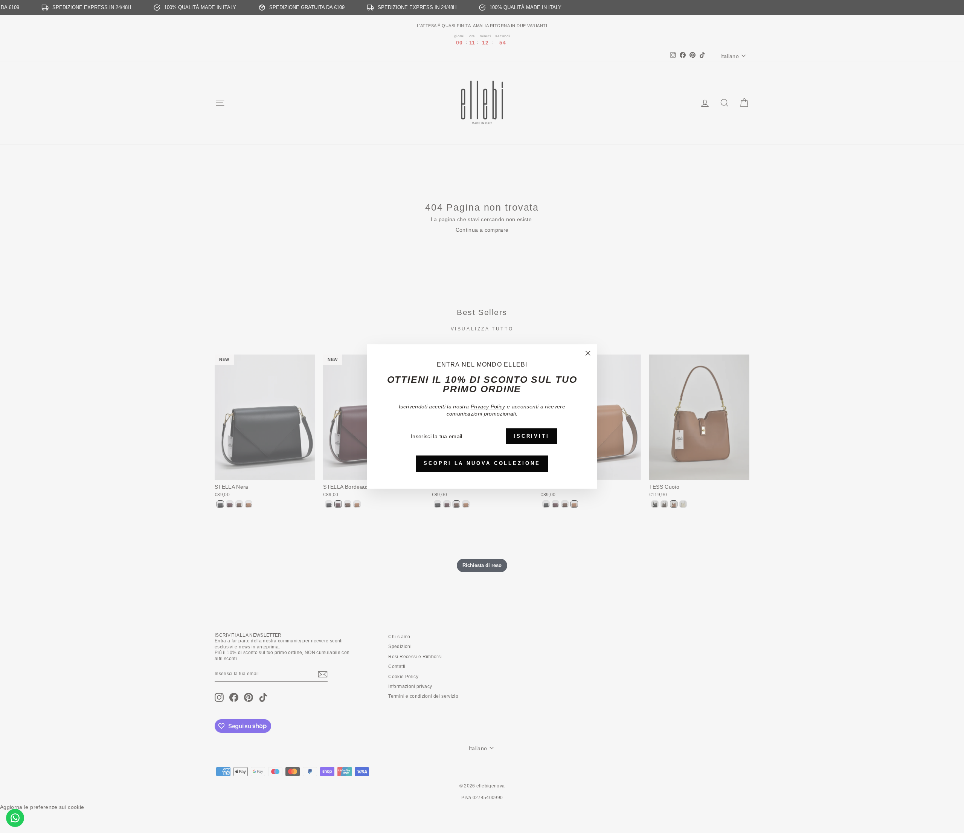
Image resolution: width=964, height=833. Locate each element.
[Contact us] (15, 818)
